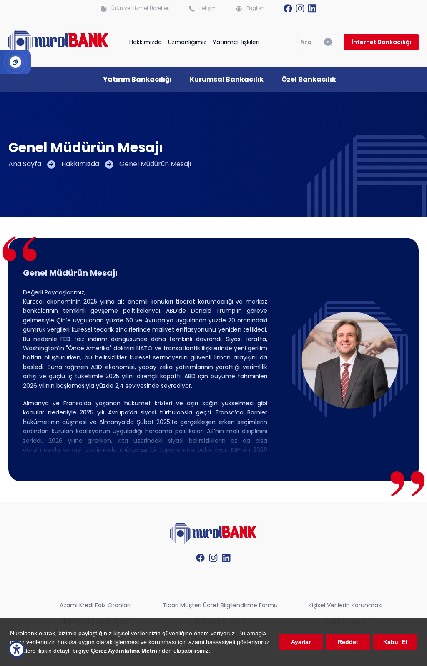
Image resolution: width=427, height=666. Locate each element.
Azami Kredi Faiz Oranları (95, 605)
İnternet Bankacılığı (381, 42)
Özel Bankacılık (308, 79)
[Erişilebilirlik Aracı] (16, 649)
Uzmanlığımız (187, 42)
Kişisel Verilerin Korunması (345, 605)
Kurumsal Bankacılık (227, 79)
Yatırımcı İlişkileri (236, 42)
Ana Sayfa (24, 164)
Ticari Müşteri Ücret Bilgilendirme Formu (220, 605)
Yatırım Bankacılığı (137, 79)
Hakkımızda (145, 42)
